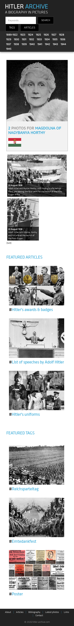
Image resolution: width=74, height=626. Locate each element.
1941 (40, 44)
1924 (30, 34)
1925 (38, 34)
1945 (8, 49)
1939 (24, 44)
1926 (46, 34)
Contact (39, 615)
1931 (24, 39)
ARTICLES (29, 27)
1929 (8, 39)
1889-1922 (12, 34)
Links (66, 612)
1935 (54, 39)
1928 (61, 34)
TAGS (12, 27)
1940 (32, 44)
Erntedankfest (22, 541)
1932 (31, 39)
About (8, 612)
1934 (47, 39)
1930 (16, 39)
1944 (63, 44)
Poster (16, 594)
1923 (22, 34)
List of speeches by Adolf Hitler (36, 362)
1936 (62, 39)
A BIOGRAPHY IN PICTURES (26, 12)
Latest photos (52, 612)
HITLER (26, 6)
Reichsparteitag (24, 489)
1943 (55, 44)
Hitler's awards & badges (31, 309)
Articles (19, 612)
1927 (53, 34)
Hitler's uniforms (24, 414)
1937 (8, 44)
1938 (16, 44)
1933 (39, 39)
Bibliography (34, 612)
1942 (47, 44)
